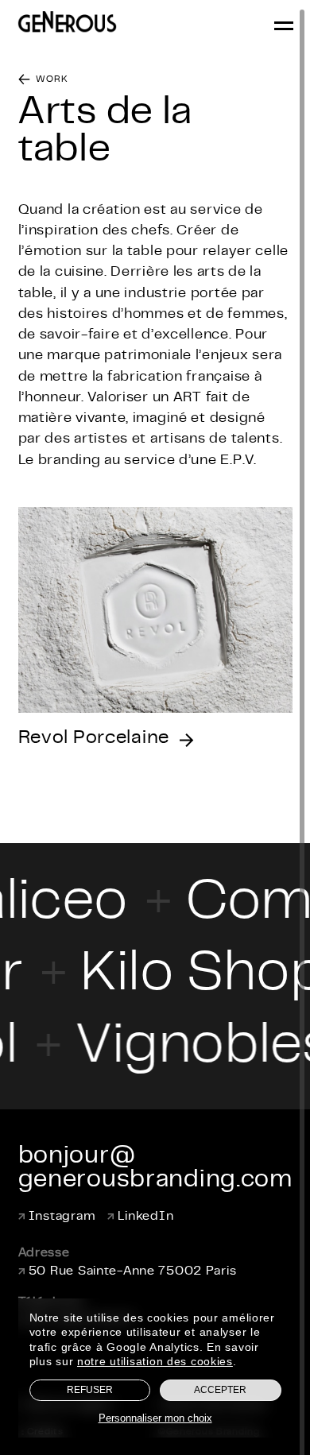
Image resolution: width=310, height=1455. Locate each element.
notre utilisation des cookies (155, 1361)
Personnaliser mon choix (155, 1418)
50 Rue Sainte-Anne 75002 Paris (133, 1271)
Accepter (220, 1389)
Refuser (90, 1389)
